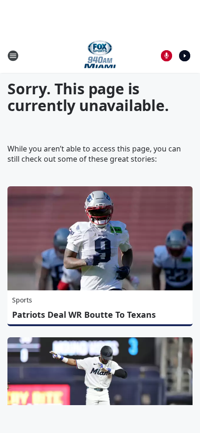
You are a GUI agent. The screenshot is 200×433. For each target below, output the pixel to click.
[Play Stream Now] (184, 55)
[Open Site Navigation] (13, 55)
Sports (22, 299)
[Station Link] (100, 55)
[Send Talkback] (166, 55)
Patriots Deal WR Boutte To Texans (84, 314)
